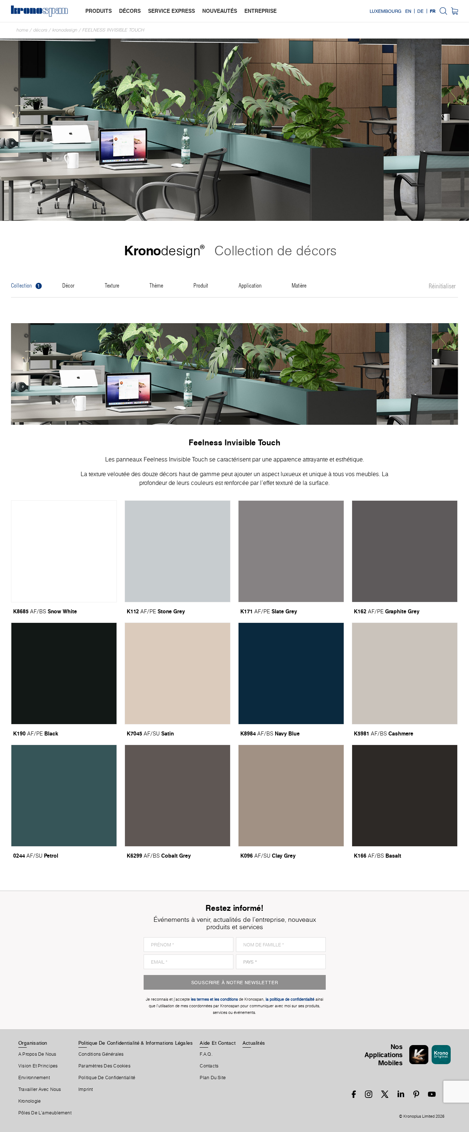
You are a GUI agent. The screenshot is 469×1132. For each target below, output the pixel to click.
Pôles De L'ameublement (44, 1113)
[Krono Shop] (454, 11)
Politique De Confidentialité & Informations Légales (135, 1043)
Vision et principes (38, 1066)
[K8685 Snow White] (64, 551)
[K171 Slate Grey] (291, 551)
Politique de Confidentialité (106, 1078)
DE (420, 11)
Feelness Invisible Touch (113, 30)
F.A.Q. (206, 1054)
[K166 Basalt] (405, 796)
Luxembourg (385, 11)
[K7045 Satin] (177, 673)
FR (433, 11)
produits (98, 11)
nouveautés (219, 11)
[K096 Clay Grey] (291, 796)
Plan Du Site (213, 1078)
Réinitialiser (442, 286)
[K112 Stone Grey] (177, 551)
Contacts (209, 1066)
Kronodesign (64, 30)
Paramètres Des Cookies (104, 1066)
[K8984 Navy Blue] (291, 673)
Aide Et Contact (217, 1043)
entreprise (260, 11)
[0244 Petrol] (64, 796)
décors (130, 11)
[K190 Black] (64, 673)
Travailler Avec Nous (39, 1089)
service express (171, 11)
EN (408, 11)
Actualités (254, 1043)
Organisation (32, 1043)
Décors (40, 30)
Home (22, 30)
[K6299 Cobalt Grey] (177, 796)
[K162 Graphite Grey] (405, 551)
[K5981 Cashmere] (405, 673)
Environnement (34, 1078)
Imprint (85, 1089)
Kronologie (29, 1101)
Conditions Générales (100, 1054)
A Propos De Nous (37, 1054)
